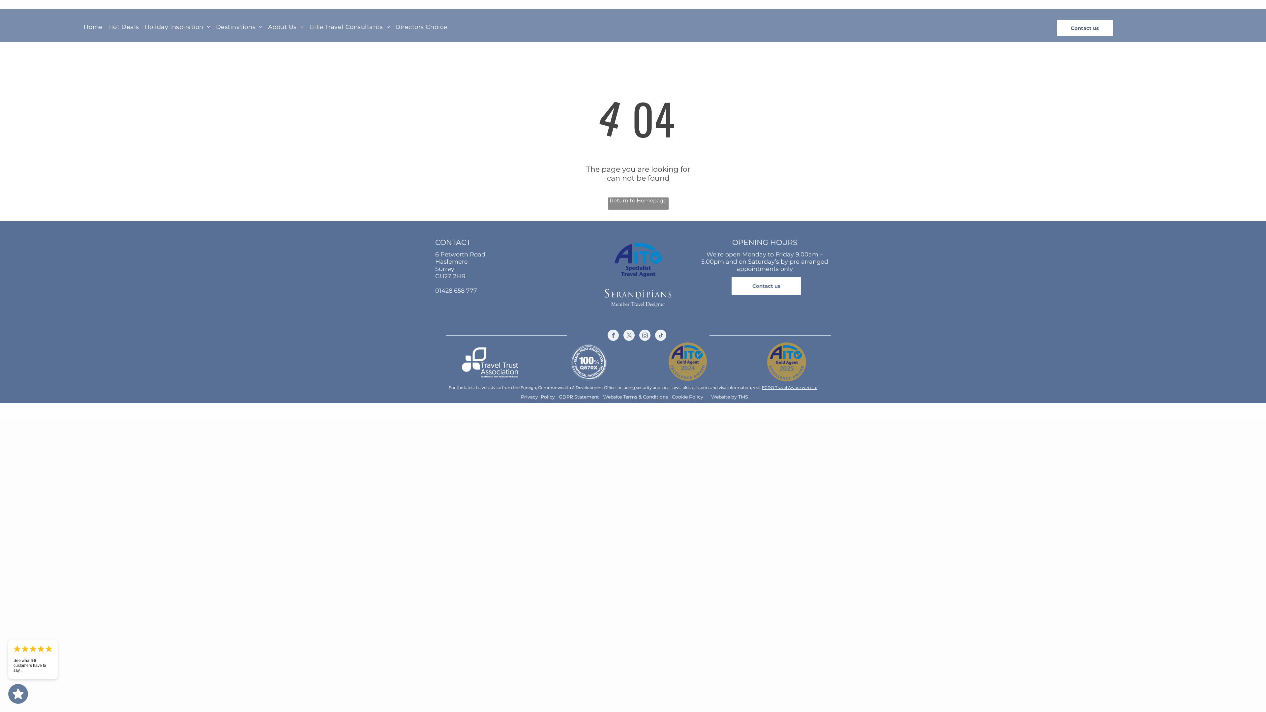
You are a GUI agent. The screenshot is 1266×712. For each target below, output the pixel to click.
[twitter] (629, 336)
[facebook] (613, 336)
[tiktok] (660, 336)
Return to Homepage (638, 200)
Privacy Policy (538, 397)
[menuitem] (93, 26)
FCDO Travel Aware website (789, 387)
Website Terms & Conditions (635, 397)
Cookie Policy (687, 397)
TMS (743, 397)
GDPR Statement (579, 397)
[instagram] (644, 336)
